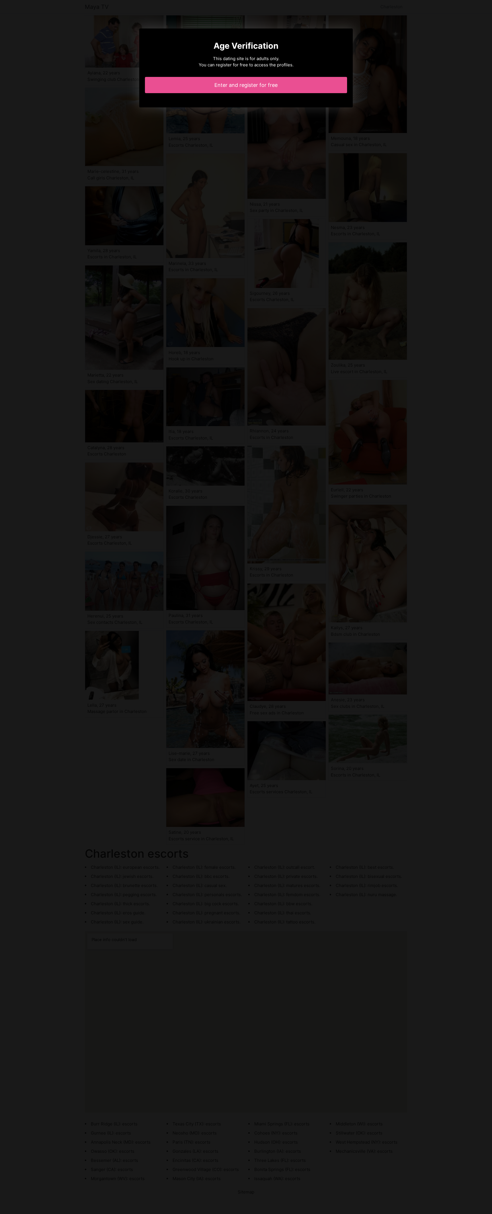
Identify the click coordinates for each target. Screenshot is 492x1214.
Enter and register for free (246, 85)
